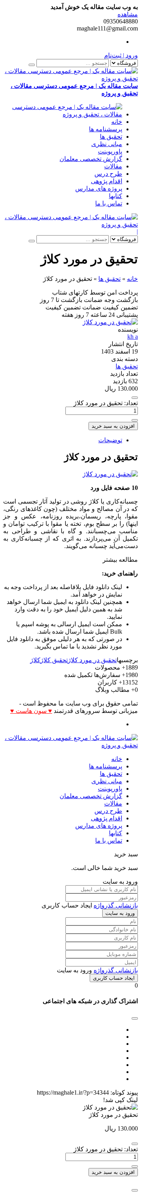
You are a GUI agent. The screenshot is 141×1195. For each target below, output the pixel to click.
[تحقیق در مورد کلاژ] (110, 322)
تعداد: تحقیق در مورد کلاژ (106, 403)
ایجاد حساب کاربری (114, 978)
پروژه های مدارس (98, 188)
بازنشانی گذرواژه (116, 905)
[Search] (32, 65)
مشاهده (128, 14)
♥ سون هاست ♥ (31, 710)
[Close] (135, 1190)
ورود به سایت (120, 913)
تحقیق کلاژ (54, 660)
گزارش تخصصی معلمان (91, 158)
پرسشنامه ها (105, 129)
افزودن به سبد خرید (113, 426)
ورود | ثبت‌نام (121, 55)
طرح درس (108, 173)
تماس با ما (108, 203)
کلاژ (35, 660)
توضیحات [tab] (110, 440)
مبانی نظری (106, 144)
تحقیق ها (111, 136)
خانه (116, 121)
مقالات (113, 166)
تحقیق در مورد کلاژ (92, 660)
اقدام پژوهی (106, 181)
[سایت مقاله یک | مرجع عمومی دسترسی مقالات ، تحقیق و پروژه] (62, 114)
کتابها (115, 196)
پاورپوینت (110, 151)
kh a (132, 336)
